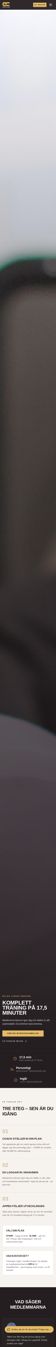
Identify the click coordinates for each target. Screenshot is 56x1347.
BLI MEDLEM (39, 5)
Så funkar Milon (12, 1041)
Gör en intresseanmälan (23, 1033)
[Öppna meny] (51, 5)
